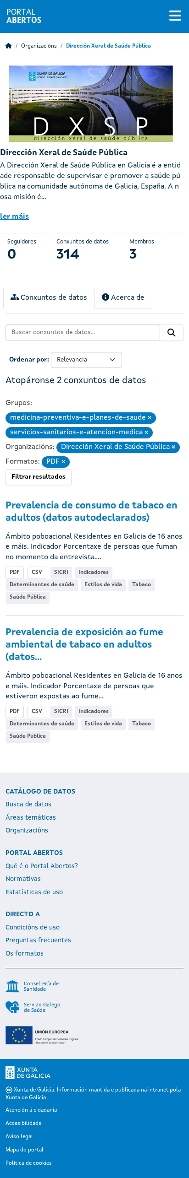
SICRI (61, 572)
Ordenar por (28, 360)
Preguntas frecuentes (38, 940)
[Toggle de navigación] (175, 16)
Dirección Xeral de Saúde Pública (108, 46)
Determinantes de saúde (42, 585)
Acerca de (127, 298)
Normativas (23, 879)
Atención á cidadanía (31, 1110)
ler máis (14, 217)
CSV (37, 572)
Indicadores (93, 572)
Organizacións (39, 46)
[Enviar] (171, 332)
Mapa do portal (25, 1150)
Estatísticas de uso (34, 892)
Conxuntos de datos (53, 298)
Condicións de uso (33, 927)
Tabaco (141, 585)
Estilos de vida (103, 585)
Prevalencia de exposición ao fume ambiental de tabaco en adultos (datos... (84, 645)
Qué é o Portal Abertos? (42, 866)
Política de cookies (29, 1163)
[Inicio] (9, 46)
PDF (15, 572)
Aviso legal (19, 1137)
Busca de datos (28, 804)
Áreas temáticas (31, 818)
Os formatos (25, 954)
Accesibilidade (23, 1123)
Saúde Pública (28, 597)
